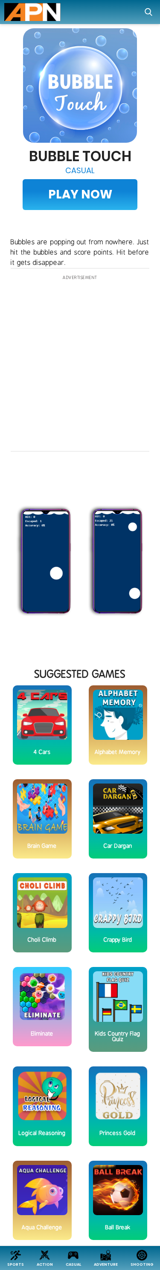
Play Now (80, 194)
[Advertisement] (80, 363)
